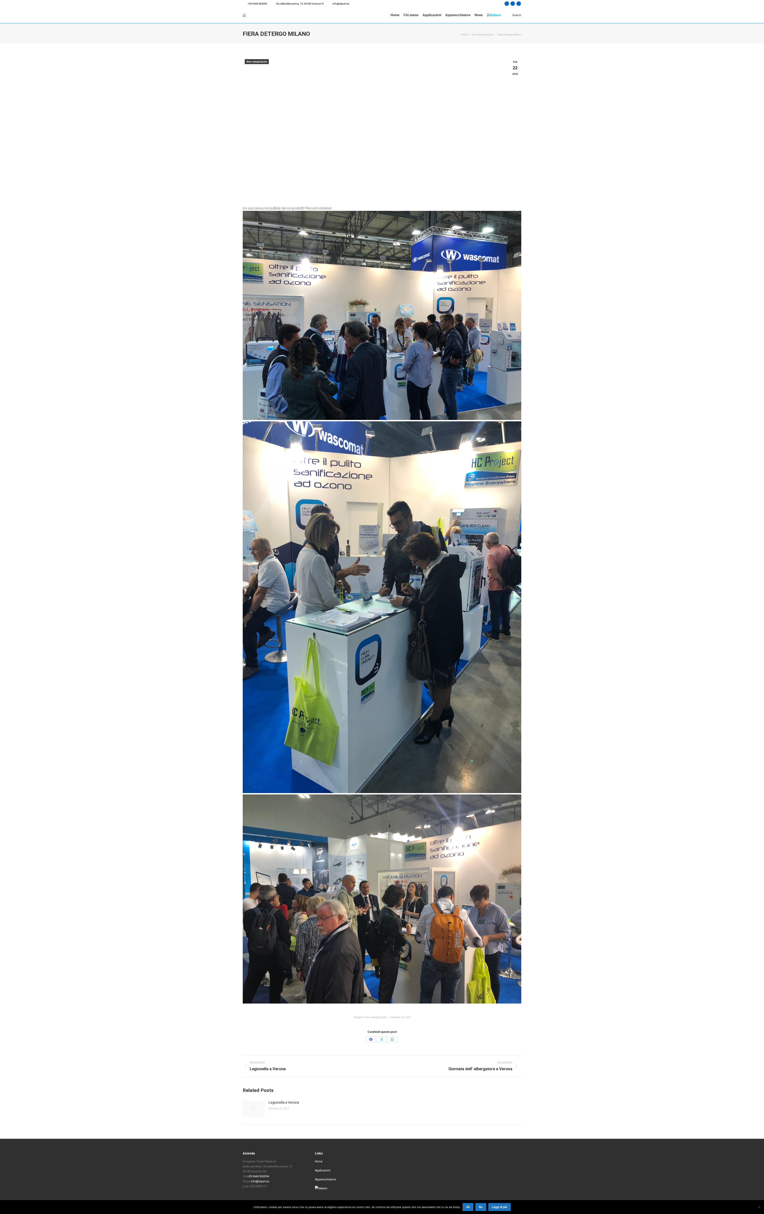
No (481, 1207)
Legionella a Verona (284, 1102)
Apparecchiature (325, 1179)
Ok (468, 1207)
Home (319, 1161)
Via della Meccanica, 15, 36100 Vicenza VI (300, 3)
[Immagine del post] (254, 1109)
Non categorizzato (257, 61)
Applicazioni (322, 1170)
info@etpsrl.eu (340, 3)
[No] (759, 1207)
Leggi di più (499, 1207)
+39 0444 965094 (257, 3)
